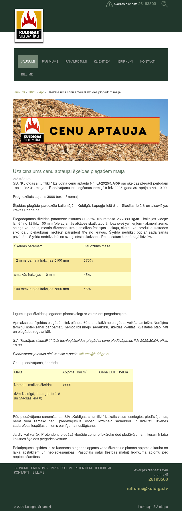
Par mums (50, 61)
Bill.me (27, 74)
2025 (32, 92)
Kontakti (148, 61)
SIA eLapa (160, 506)
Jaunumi (28, 61)
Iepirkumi (125, 61)
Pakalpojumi (76, 61)
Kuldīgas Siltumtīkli (38, 506)
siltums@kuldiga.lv (94, 353)
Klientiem (102, 61)
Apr (41, 92)
